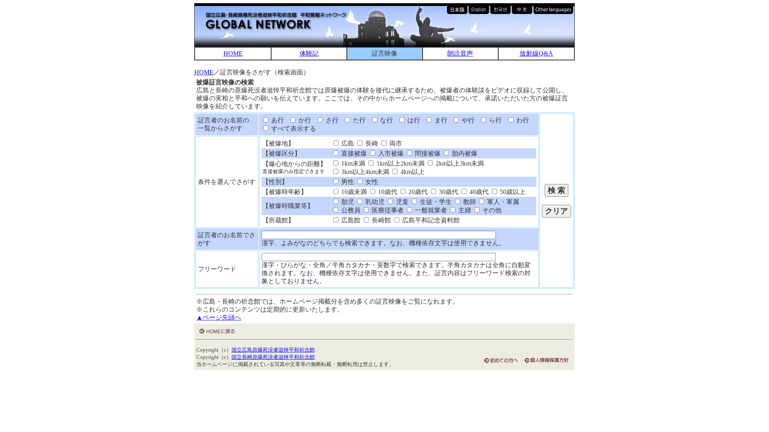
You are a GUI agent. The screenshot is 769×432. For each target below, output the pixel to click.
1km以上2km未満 (400, 163)
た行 (358, 120)
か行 (304, 120)
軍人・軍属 (502, 201)
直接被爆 (353, 153)
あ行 (277, 120)
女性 (371, 181)
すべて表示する (293, 128)
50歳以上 (511, 191)
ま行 (440, 120)
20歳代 (417, 191)
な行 (385, 120)
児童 (401, 201)
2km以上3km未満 (459, 163)
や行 (467, 120)
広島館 (350, 220)
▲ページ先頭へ (218, 317)
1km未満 (352, 163)
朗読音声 (460, 53)
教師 (468, 201)
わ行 (522, 120)
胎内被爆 (463, 153)
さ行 (331, 120)
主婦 (464, 210)
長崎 (371, 143)
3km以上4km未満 (364, 171)
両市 (395, 143)
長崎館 (380, 220)
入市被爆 (390, 153)
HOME (233, 53)
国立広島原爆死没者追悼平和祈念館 (273, 350)
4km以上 (412, 171)
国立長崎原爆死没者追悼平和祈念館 (273, 357)
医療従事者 (387, 210)
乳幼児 (374, 201)
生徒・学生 (435, 201)
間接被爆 (427, 153)
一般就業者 (430, 210)
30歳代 (447, 191)
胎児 (347, 201)
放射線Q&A (536, 53)
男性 (347, 181)
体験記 (309, 53)
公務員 (350, 210)
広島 (347, 143)
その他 (491, 210)
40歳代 (478, 191)
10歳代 (386, 191)
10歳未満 (353, 191)
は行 (413, 120)
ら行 (494, 120)
